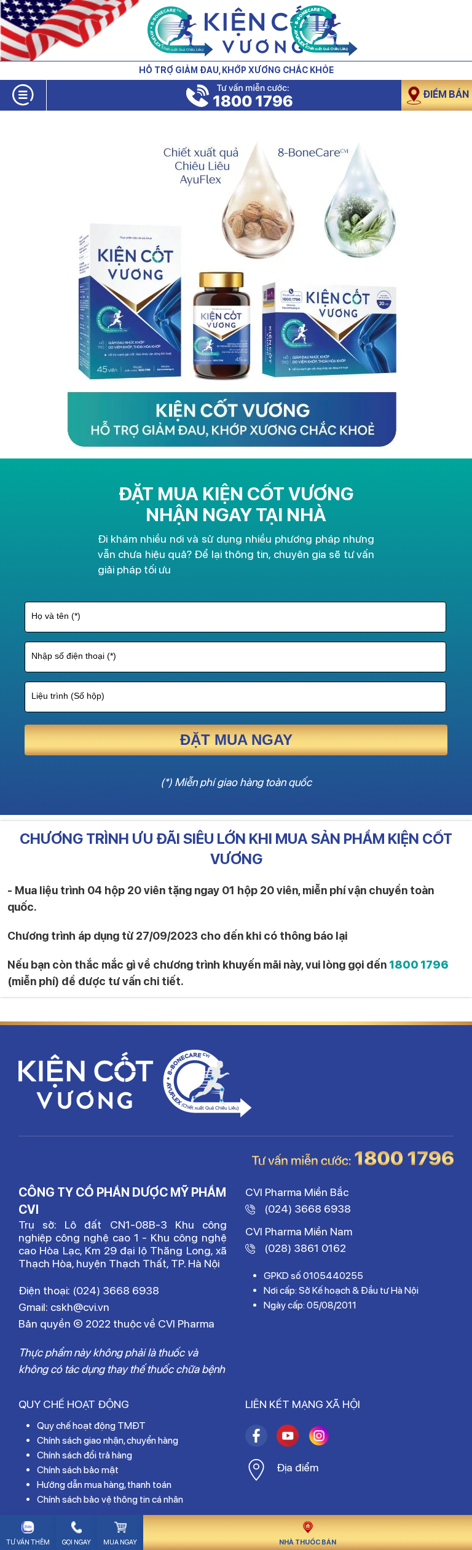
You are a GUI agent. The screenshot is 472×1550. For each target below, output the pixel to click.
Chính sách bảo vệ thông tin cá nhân (110, 1499)
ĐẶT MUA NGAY (236, 739)
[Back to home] (236, 30)
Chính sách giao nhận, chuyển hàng (107, 1440)
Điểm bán (446, 94)
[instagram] (256, 1434)
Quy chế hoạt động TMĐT (91, 1425)
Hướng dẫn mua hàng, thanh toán (104, 1484)
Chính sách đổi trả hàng (84, 1455)
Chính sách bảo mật (78, 1470)
